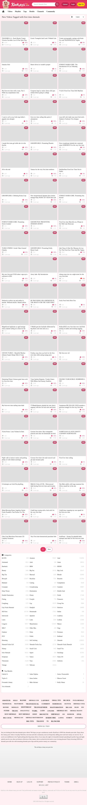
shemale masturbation (34, 717)
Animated (15, 562)
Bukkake (15, 583)
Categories (7, 555)
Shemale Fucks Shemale (70, 644)
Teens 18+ (70, 657)
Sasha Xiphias (43, 674)
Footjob (43, 599)
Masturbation (43, 624)
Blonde (70, 574)
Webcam (43, 665)
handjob (70, 714)
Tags (25, 11)
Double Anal (70, 591)
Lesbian (70, 620)
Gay (43, 603)
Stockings (70, 652)
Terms (66, 782)
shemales (15, 707)
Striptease (15, 657)
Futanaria (70, 599)
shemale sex (62, 711)
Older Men (43, 628)
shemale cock (79, 704)
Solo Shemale (15, 652)
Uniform (70, 661)
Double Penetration (15, 595)
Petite (43, 632)
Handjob (43, 607)
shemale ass (18, 717)
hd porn (6, 707)
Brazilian (43, 578)
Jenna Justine (43, 678)
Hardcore (70, 607)
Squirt (43, 652)
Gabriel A (15, 674)
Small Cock (43, 648)
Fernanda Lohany (15, 682)
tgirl (35, 711)
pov (82, 707)
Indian (70, 611)
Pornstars (70, 632)
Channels (40, 11)
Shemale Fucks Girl (15, 644)
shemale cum (34, 700)
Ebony (43, 595)
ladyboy (45, 700)
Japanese (43, 616)
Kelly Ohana (70, 682)
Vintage (15, 665)
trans (15, 711)
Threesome (15, 661)
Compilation (70, 583)
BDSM (70, 566)
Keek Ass (41, 801)
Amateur (43, 558)
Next (49, 549)
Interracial (15, 616)
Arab (43, 562)
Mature (70, 624)
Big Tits (15, 574)
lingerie (50, 711)
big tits (30, 721)
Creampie (15, 587)
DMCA (76, 782)
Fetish (70, 595)
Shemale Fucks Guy (43, 644)
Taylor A (15, 678)
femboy (69, 718)
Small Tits (70, 648)
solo (15, 700)
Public (43, 636)
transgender (40, 707)
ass (63, 714)
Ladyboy (70, 616)
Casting (43, 583)
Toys (43, 661)
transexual (7, 704)
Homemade (43, 611)
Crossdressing (43, 587)
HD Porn (15, 611)
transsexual (32, 704)
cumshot (46, 704)
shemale (55, 714)
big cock (7, 718)
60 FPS (15, 558)
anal (79, 714)
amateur (6, 700)
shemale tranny (76, 711)
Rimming (15, 640)
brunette (44, 714)
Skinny (15, 648)
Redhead (70, 636)
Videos (10, 11)
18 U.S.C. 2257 (43, 785)
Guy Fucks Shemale (15, 607)
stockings (79, 718)
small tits (56, 700)
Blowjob (15, 578)
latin (42, 711)
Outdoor (15, 632)
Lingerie (15, 624)
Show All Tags (43, 726)
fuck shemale (78, 700)
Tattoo (43, 657)
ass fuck (67, 704)
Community (50, 11)
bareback (57, 704)
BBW (43, 566)
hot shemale (24, 714)
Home (3, 11)
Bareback (15, 566)
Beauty (15, 570)
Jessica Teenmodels (70, 674)
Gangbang (15, 603)
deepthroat (26, 707)
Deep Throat (15, 591)
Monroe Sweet (70, 678)
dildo (76, 707)
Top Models (8, 671)
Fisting (15, 599)
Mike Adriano (43, 682)
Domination (43, 591)
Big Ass (43, 570)
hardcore (51, 718)
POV (15, 636)
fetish (6, 711)
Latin (43, 620)
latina (61, 718)
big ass (69, 707)
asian (34, 714)
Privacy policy (54, 782)
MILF (15, 628)
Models (31, 11)
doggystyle (24, 711)
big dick (66, 700)
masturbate (18, 704)
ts (47, 721)
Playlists (18, 11)
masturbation (56, 707)
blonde (23, 700)
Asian (70, 562)
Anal (70, 558)
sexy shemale (10, 714)
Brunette (70, 578)
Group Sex (70, 603)
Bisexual (43, 574)
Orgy (70, 628)
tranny (40, 721)
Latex (15, 620)
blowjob (55, 721)
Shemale (70, 640)
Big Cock (70, 570)
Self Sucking (43, 640)
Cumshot (70, 587)
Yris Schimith (15, 686)
